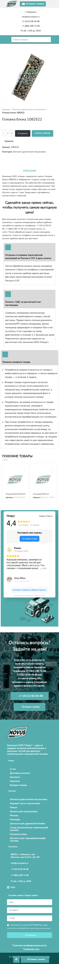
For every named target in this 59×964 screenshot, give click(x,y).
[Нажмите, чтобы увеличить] (7, 100)
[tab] (29, 170)
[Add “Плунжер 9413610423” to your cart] (22, 469)
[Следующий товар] (9, 158)
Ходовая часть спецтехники (25, 803)
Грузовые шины (18, 834)
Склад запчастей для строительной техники (29, 829)
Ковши (13, 807)
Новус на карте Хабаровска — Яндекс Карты (29, 595)
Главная (6, 109)
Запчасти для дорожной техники (27, 823)
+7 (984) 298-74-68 (14, 228)
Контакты (15, 777)
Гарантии (15, 781)
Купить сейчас (42, 133)
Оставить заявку (35, 3)
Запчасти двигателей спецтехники (29, 109)
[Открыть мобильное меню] (5, 39)
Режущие (15, 819)
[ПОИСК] (54, 40)
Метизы (14, 815)
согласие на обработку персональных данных (29, 928)
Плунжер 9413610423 (15, 494)
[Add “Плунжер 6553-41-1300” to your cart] (50, 469)
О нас (13, 769)
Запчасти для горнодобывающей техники (27, 839)
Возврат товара (18, 785)
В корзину (22, 133)
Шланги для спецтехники (23, 811)
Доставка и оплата (20, 773)
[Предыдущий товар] (3, 158)
